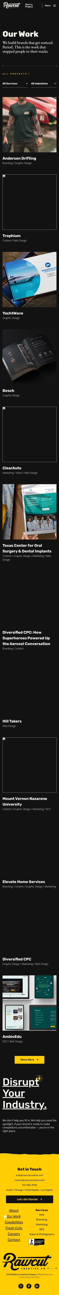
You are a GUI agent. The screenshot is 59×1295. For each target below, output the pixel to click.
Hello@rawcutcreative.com (29, 1175)
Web (41, 1214)
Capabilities (14, 1222)
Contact (14, 1239)
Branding (41, 1219)
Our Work (14, 1216)
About (14, 1210)
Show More (27, 1059)
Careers (14, 1233)
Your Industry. (25, 1093)
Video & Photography (41, 1234)
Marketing (42, 1224)
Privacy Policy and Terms (29, 1277)
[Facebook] (28, 1286)
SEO (41, 1229)
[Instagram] (20, 1286)
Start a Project (29, 5)
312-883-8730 (29, 1185)
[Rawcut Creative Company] (11, 5)
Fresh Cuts (14, 1228)
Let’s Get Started (27, 1199)
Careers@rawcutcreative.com (29, 1180)
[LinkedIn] (36, 1286)
